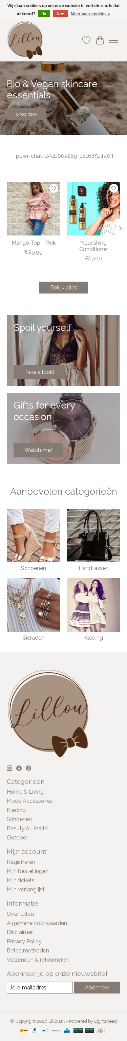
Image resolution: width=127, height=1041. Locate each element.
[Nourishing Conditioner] (94, 208)
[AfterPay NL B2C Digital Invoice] (89, 1031)
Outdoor (17, 837)
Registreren (21, 862)
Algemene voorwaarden (37, 923)
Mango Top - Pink (34, 242)
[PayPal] (34, 1031)
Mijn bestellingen (27, 871)
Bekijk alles (63, 287)
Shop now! (26, 114)
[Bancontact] (45, 1031)
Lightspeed (105, 1021)
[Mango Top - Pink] (33, 208)
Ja (44, 14)
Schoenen (33, 568)
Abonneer (97, 987)
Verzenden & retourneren (38, 960)
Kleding (93, 638)
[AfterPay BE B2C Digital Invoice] (78, 1031)
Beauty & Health (27, 828)
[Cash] (100, 1031)
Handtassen (94, 568)
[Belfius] (56, 1031)
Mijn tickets (21, 880)
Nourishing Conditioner (93, 245)
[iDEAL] (24, 1031)
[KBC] (67, 1031)
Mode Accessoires (30, 801)
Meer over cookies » (90, 14)
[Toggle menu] (113, 40)
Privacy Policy (24, 941)
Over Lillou (20, 914)
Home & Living (25, 792)
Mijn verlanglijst (26, 889)
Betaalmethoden (28, 950)
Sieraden (33, 638)
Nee (60, 14)
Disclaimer (20, 932)
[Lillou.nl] (25, 40)
